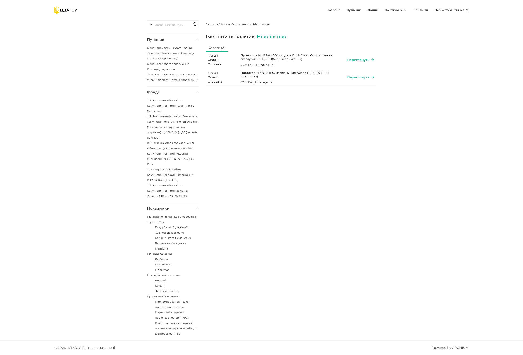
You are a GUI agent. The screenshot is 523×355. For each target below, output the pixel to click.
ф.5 (170, 153)
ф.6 (167, 191)
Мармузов (162, 269)
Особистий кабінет (450, 10)
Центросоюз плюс (167, 333)
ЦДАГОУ (74, 348)
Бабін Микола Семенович (173, 238)
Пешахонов (163, 264)
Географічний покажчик (164, 275)
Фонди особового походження (168, 63)
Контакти (420, 10)
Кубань (160, 285)
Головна (334, 10)
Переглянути (359, 60)
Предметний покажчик (163, 296)
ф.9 (170, 106)
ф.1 (170, 175)
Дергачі (160, 280)
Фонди (372, 10)
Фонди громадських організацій (169, 47)
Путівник (354, 10)
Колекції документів (161, 69)
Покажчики (394, 10)
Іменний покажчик (160, 253)
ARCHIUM (460, 348)
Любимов (161, 259)
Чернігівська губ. (167, 291)
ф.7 (173, 127)
